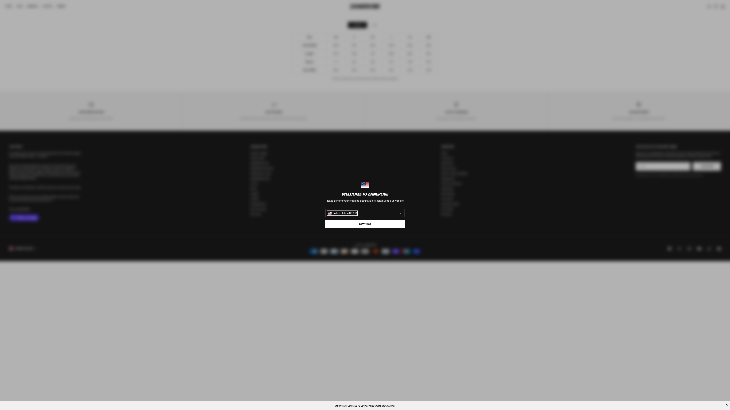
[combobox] (342, 213)
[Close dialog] (726, 405)
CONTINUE (365, 224)
